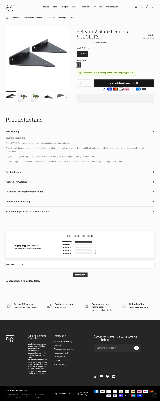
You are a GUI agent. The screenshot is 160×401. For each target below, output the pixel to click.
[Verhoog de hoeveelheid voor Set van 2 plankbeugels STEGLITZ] (89, 83)
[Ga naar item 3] (36, 96)
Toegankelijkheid (61, 353)
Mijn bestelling (60, 364)
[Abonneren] (136, 348)
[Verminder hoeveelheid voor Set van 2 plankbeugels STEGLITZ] (79, 83)
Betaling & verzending (63, 341)
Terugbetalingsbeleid (12, 394)
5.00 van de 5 (32, 246)
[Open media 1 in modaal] (37, 58)
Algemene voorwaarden (64, 349)
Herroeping (58, 345)
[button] (67, 242)
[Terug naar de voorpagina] (7, 18)
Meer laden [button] (80, 275)
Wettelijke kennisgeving (13, 397)
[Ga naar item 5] (61, 96)
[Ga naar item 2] (23, 96)
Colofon (57, 361)
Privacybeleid (59, 357)
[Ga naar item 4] (48, 96)
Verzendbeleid (26, 397)
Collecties (15, 17)
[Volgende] (63, 62)
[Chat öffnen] (154, 395)
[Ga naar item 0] (11, 96)
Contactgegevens (37, 397)
